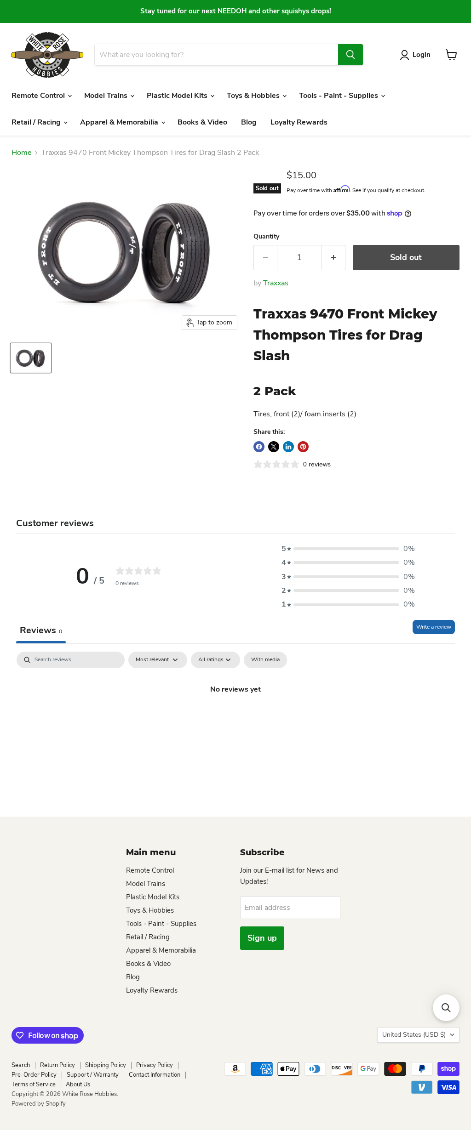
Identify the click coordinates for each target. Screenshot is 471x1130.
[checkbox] (265, 660)
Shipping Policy (105, 1065)
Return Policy (57, 1065)
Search (20, 1065)
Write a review (433, 626)
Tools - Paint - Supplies (339, 96)
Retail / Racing (37, 122)
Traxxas (275, 283)
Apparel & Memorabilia (120, 122)
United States (414, 1034)
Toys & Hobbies (254, 96)
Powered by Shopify (38, 1104)
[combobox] (216, 54)
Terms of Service (33, 1084)
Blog (249, 122)
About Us (78, 1084)
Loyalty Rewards (298, 122)
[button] (348, 549)
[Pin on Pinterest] (303, 446)
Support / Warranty (93, 1075)
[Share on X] (273, 446)
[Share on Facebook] (258, 446)
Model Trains (106, 96)
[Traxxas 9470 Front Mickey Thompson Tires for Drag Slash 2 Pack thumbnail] (31, 358)
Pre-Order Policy (34, 1075)
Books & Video (202, 122)
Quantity (266, 236)
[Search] (350, 54)
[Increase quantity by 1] (333, 257)
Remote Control (39, 96)
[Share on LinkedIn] (288, 446)
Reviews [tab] (41, 630)
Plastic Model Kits (178, 96)
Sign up (262, 937)
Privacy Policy (154, 1065)
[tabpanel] (235, 720)
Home (21, 152)
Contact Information (154, 1075)
